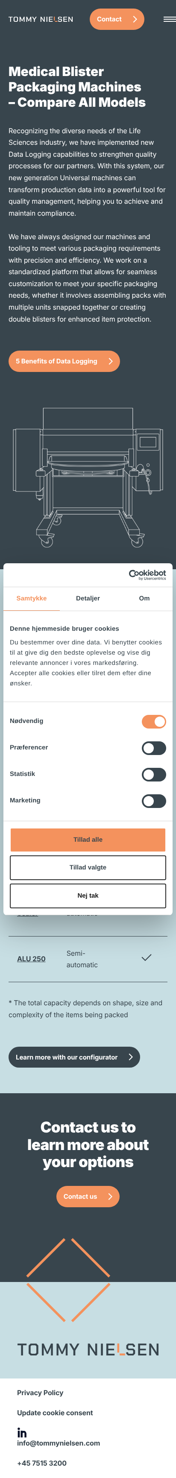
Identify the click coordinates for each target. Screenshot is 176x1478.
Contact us (80, 1196)
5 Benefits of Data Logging (56, 361)
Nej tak (87, 895)
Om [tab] (144, 598)
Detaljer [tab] (88, 598)
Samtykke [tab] (32, 598)
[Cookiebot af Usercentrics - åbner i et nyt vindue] (128, 575)
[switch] (154, 748)
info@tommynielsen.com (58, 1443)
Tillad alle (88, 839)
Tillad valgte (88, 867)
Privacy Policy (40, 1392)
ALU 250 (31, 958)
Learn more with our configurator (66, 1057)
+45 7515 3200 (42, 1463)
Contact (109, 19)
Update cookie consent (55, 1412)
